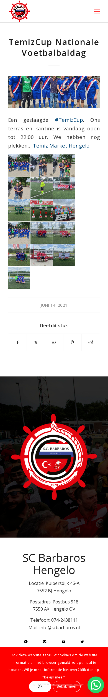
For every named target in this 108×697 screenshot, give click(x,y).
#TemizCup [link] (69, 119)
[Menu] (97, 11)
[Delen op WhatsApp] (54, 342)
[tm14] (54, 92)
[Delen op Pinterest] (72, 342)
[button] (96, 685)
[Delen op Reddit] (91, 342)
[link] (61, 145)
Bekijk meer (67, 686)
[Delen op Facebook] (17, 342)
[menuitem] (97, 11)
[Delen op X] (36, 342)
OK (39, 686)
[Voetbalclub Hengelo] (44, 11)
